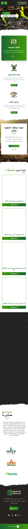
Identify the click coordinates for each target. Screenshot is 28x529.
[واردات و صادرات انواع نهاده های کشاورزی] (22, 3)
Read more (15, 205)
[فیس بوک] (19, 515)
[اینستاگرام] (12, 515)
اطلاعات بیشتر (14, 85)
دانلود (14, 56)
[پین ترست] (9, 515)
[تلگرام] (15, 515)
